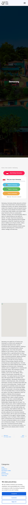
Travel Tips (4, 475)
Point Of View (4, 474)
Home (2, 167)
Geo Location (8, 167)
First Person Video (6, 470)
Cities (2, 467)
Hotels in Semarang (11, 184)
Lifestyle (3, 472)
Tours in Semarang (11, 193)
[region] (14, 492)
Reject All (14, 501)
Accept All (14, 493)
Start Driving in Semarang (16, 173)
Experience (4, 469)
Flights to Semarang (11, 189)
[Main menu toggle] (25, 3)
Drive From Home (7, 3)
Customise (14, 497)
